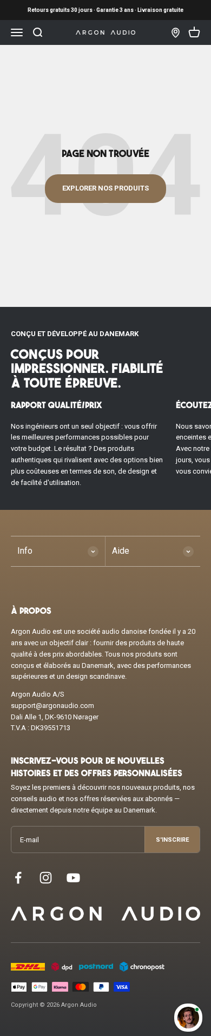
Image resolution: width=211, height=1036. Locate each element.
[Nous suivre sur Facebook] (18, 877)
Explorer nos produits (105, 188)
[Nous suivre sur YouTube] (73, 877)
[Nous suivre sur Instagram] (45, 877)
